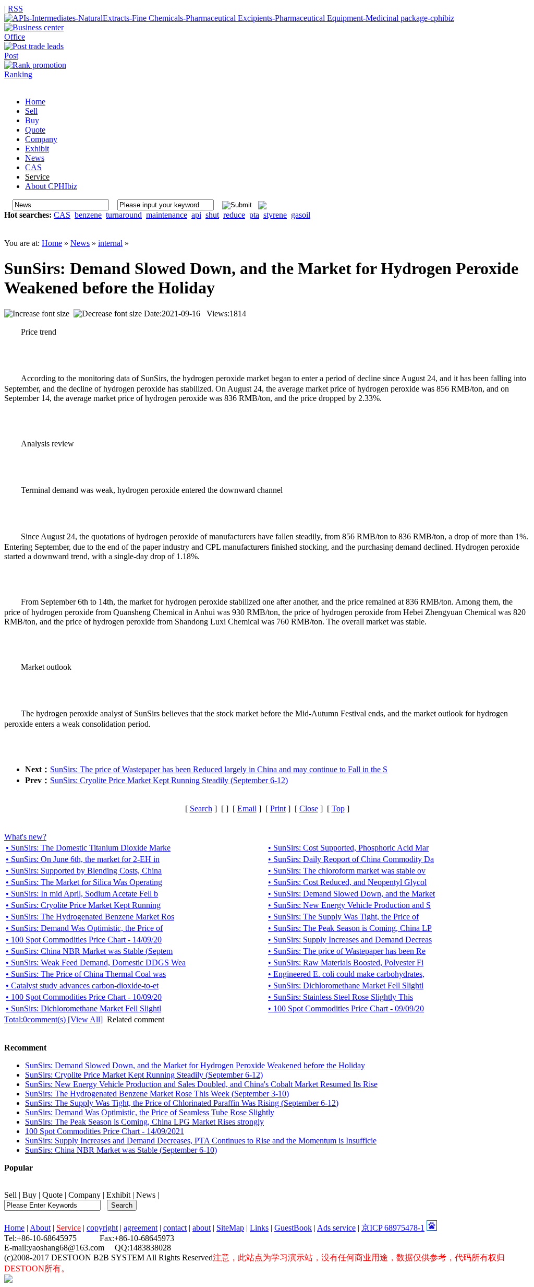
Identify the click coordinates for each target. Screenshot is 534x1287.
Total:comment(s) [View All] (53, 1019)
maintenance (166, 214)
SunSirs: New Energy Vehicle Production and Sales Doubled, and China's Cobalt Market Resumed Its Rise (201, 1084)
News (80, 243)
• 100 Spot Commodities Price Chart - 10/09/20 (84, 997)
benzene (88, 214)
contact (175, 1227)
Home (52, 243)
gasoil (300, 214)
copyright (102, 1227)
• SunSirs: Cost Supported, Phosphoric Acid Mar (348, 847)
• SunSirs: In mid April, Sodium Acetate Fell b (82, 893)
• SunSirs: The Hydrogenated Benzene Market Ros (90, 916)
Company (84, 1194)
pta (254, 214)
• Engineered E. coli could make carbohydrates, (346, 974)
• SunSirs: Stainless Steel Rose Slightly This (340, 997)
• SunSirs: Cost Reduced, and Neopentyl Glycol (347, 882)
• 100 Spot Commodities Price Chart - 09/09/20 (346, 1008)
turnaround (124, 214)
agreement (140, 1227)
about (201, 1227)
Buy (29, 1194)
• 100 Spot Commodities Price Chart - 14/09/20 (84, 939)
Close (308, 808)
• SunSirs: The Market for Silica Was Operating (84, 882)
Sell (10, 1194)
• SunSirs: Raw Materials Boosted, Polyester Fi (345, 962)
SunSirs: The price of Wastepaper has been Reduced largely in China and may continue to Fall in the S (218, 769)
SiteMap (230, 1227)
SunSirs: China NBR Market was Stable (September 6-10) (121, 1150)
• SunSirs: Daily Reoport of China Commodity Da (351, 859)
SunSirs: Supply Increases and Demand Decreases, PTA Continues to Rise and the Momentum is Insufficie (201, 1140)
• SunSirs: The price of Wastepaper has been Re (347, 951)
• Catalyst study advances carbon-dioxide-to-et (82, 985)
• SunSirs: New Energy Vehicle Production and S (349, 905)
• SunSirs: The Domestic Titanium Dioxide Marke (88, 847)
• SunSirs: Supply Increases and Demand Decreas (350, 939)
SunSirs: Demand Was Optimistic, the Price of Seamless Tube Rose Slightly (149, 1112)
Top (338, 808)
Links (259, 1227)
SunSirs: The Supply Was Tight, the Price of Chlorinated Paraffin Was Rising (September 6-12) (181, 1103)
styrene (275, 214)
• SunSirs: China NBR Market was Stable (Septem (89, 951)
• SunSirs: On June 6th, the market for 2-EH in (83, 859)
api (196, 214)
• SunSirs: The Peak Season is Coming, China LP (350, 928)
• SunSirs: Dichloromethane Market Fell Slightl (345, 985)
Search (201, 808)
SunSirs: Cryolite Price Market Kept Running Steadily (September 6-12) (169, 780)
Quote (52, 1194)
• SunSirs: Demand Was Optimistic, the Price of (84, 928)
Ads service (336, 1227)
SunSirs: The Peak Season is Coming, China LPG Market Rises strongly (144, 1121)
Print (278, 808)
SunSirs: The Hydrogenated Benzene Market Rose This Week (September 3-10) (157, 1093)
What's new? (25, 836)
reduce (234, 214)
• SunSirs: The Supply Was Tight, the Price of (343, 916)
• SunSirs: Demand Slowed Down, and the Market (351, 893)
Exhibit (118, 1194)
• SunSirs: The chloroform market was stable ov (347, 870)
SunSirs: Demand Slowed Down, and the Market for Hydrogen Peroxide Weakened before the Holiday (195, 1065)
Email (247, 808)
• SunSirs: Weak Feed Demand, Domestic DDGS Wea (96, 962)
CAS (62, 214)
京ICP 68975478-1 (392, 1227)
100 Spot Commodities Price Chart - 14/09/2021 (104, 1131)
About (40, 1227)
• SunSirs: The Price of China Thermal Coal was (86, 974)
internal (110, 243)
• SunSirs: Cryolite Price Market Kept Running (83, 905)
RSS (15, 8)
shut (212, 214)
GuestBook (293, 1227)
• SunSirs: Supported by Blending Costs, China (84, 870)
